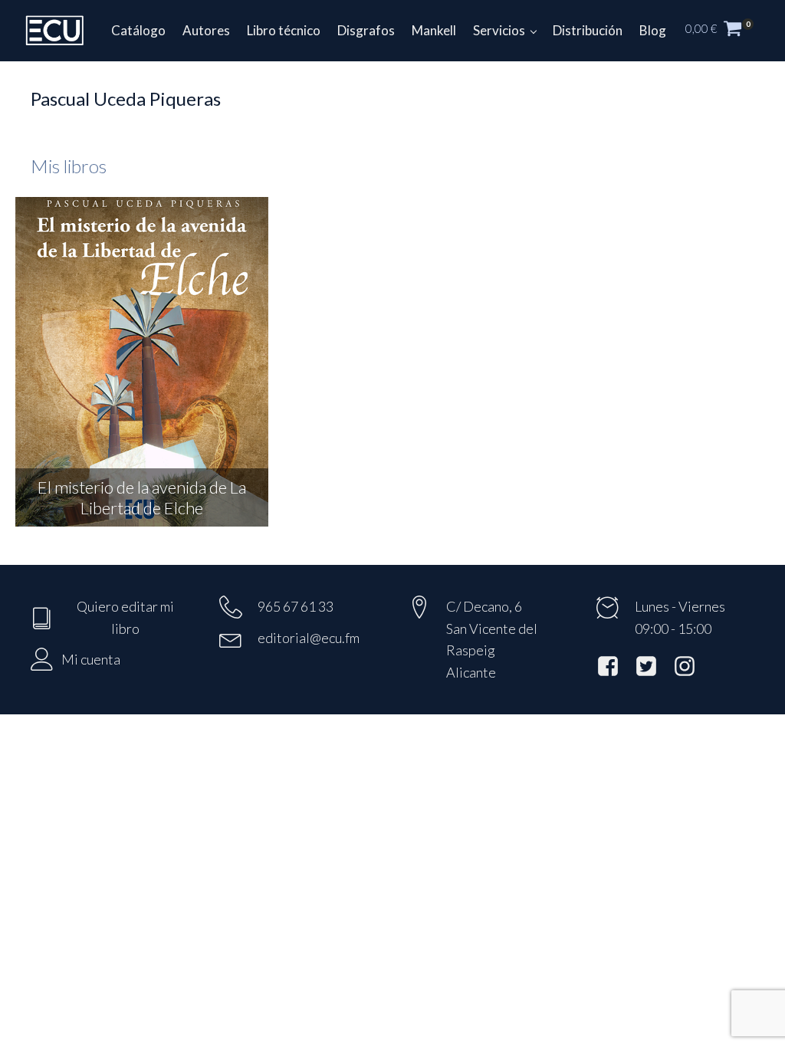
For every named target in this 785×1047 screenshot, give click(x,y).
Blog (652, 30)
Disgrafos (366, 30)
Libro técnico (283, 30)
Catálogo (138, 30)
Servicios (499, 30)
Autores (206, 30)
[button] (727, 30)
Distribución (587, 30)
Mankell (434, 30)
